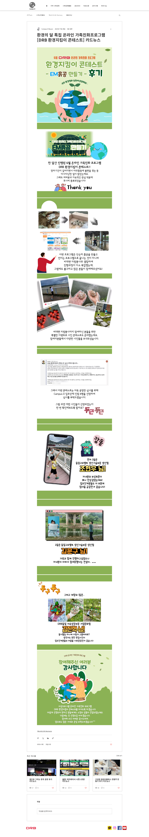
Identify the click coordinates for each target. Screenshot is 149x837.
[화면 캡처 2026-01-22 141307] (110, 828)
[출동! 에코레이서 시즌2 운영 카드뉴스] (74, 768)
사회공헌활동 (40, 15)
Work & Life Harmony (55, 15)
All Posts (29, 15)
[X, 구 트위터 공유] (43, 738)
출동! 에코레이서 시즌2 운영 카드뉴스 (73, 780)
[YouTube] (124, 828)
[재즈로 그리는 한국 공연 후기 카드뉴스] (41, 768)
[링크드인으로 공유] (48, 738)
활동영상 (69, 15)
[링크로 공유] (53, 738)
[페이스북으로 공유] (38, 738)
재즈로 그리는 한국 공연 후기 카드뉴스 (40, 780)
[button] (120, 15)
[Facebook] (120, 828)
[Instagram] (115, 828)
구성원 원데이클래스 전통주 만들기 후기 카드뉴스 (107, 780)
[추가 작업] (111, 29)
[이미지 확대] (74, 84)
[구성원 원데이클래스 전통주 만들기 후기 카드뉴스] (107, 768)
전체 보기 (119, 755)
